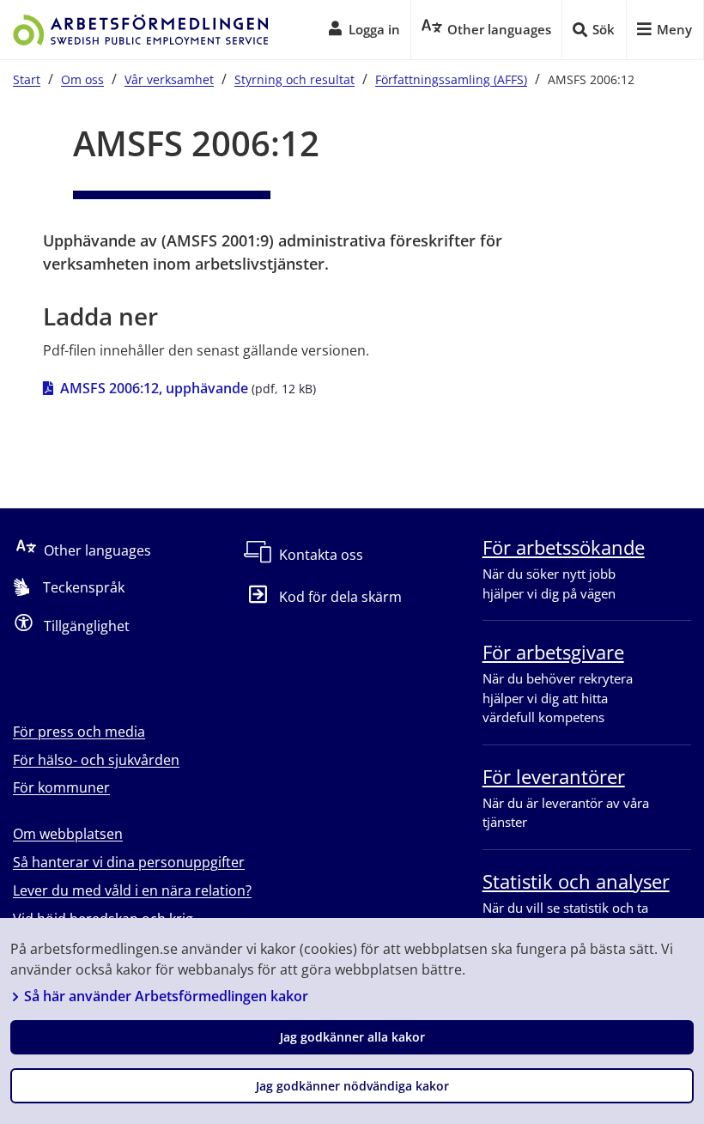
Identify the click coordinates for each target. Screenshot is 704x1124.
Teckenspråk (83, 587)
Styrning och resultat (294, 79)
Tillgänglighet (87, 626)
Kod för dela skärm (340, 596)
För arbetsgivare (553, 652)
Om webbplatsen (68, 833)
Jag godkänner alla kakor (352, 1037)
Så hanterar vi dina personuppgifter (129, 862)
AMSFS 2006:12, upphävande (154, 388)
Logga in (374, 29)
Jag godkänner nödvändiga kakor (352, 1086)
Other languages (97, 550)
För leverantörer (553, 776)
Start (26, 79)
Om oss (82, 79)
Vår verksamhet (169, 79)
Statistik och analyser (576, 881)
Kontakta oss (321, 554)
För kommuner (61, 787)
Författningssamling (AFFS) (451, 79)
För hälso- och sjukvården (96, 759)
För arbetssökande (563, 547)
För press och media (79, 731)
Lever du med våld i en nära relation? (132, 890)
